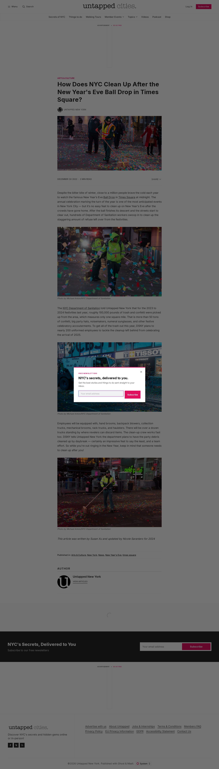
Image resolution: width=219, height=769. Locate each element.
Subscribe (132, 394)
